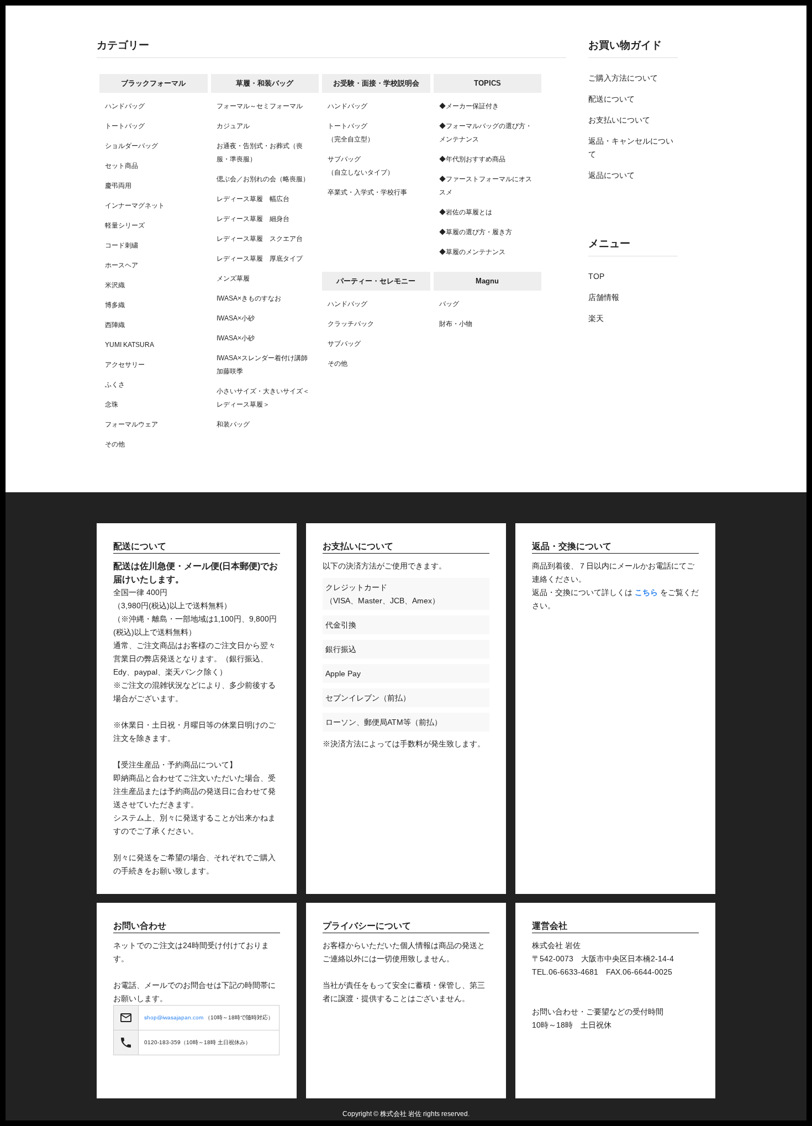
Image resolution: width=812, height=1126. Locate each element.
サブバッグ (344, 344)
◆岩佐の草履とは (465, 212)
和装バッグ (233, 424)
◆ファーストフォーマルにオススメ (485, 185)
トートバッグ (125, 126)
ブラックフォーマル (153, 83)
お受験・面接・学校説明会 (376, 83)
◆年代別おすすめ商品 (472, 159)
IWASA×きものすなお (249, 298)
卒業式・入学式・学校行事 (367, 192)
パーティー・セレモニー (375, 281)
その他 (115, 444)
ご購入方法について (623, 77)
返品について (611, 175)
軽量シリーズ (125, 225)
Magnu (487, 281)
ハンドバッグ (125, 106)
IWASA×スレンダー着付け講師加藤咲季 (262, 364)
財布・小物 (455, 324)
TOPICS (487, 83)
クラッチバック (351, 324)
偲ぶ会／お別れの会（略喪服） (263, 179)
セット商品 (121, 166)
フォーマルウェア (131, 424)
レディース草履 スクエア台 (260, 239)
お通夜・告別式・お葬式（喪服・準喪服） (260, 152)
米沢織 (115, 285)
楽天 (596, 318)
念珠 (111, 404)
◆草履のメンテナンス (472, 252)
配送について (611, 98)
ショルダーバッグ (131, 146)
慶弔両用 (118, 186)
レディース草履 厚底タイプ (260, 258)
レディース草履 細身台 (253, 219)
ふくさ (115, 384)
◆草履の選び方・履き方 (475, 232)
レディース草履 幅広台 (253, 199)
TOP (596, 276)
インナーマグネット (135, 205)
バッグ (449, 304)
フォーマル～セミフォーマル (260, 106)
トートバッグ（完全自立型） (351, 132)
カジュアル (233, 126)
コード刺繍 (121, 245)
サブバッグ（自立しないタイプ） (361, 165)
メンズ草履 (233, 278)
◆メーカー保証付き (469, 106)
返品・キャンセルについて (630, 147)
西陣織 (115, 325)
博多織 (115, 305)
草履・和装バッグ (264, 83)
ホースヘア (121, 265)
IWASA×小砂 (236, 318)
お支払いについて (619, 119)
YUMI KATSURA (129, 345)
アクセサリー (125, 365)
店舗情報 (603, 297)
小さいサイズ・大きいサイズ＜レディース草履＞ (263, 397)
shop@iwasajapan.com (173, 1017)
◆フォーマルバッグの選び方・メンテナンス (485, 132)
